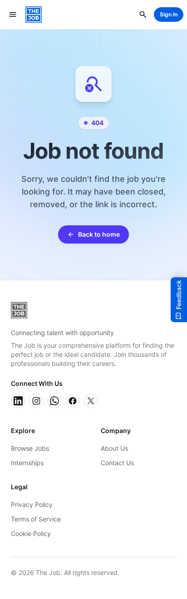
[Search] (143, 14)
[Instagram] (36, 401)
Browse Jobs (30, 448)
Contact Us (117, 463)
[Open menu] (13, 14)
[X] (91, 401)
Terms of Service (36, 519)
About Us (114, 448)
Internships (27, 463)
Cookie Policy (31, 533)
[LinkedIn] (18, 401)
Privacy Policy (32, 504)
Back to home (99, 234)
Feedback (178, 294)
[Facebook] (72, 401)
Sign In (168, 14)
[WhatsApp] (54, 401)
